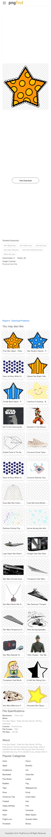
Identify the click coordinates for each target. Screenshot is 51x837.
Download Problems (20, 320)
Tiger (4, 787)
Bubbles (5, 783)
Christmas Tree (8, 796)
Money (28, 823)
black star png (9, 254)
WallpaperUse (31, 787)
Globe (4, 810)
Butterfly (29, 765)
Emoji (28, 792)
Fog (27, 783)
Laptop (28, 779)
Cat (27, 770)
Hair (27, 801)
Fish (27, 805)
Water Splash (31, 814)
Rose (4, 792)
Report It (6, 320)
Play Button (7, 779)
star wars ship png (11, 249)
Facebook (6, 823)
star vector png (26, 245)
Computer (30, 810)
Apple (4, 765)
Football (5, 801)
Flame (28, 761)
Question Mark (32, 819)
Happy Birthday (8, 805)
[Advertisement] (25, 37)
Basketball (6, 774)
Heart (4, 761)
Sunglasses (7, 770)
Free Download (25, 180)
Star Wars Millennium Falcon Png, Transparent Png (23, 705)
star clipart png (9, 245)
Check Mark (31, 796)
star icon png (41, 245)
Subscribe (30, 774)
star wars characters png (32, 249)
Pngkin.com (7, 819)
